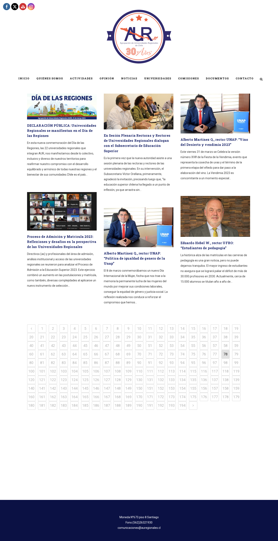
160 (31, 397)
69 (128, 354)
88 (118, 363)
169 (128, 397)
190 (139, 405)
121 (42, 380)
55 (193, 345)
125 (85, 380)
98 (225, 363)
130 (139, 380)
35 (193, 337)
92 (161, 363)
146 (96, 388)
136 (204, 380)
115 (193, 371)
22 (53, 337)
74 (182, 354)
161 (42, 397)
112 (161, 371)
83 (64, 363)
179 (236, 397)
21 (42, 337)
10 (139, 328)
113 (172, 371)
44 (74, 345)
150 (139, 388)
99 (236, 363)
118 (225, 371)
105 (85, 371)
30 (139, 337)
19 (236, 328)
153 (172, 388)
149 (128, 388)
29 (128, 337)
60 (31, 354)
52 (161, 345)
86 (96, 363)
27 (107, 337)
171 (150, 397)
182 (53, 405)
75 (193, 354)
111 (150, 371)
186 (96, 405)
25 (85, 337)
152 (161, 388)
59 (236, 345)
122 (53, 380)
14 (182, 328)
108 (118, 371)
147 (107, 388)
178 (225, 397)
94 (182, 363)
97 (215, 363)
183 (64, 405)
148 (118, 388)
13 (172, 328)
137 (215, 380)
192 (161, 405)
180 (31, 405)
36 (204, 337)
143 (64, 388)
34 (182, 337)
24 (74, 337)
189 (128, 405)
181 (42, 405)
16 (204, 328)
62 (53, 354)
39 (236, 337)
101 (42, 371)
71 (150, 354)
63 (64, 354)
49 (128, 345)
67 (107, 354)
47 (107, 345)
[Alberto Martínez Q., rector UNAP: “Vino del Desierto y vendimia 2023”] (215, 113)
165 (85, 397)
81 (42, 363)
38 (225, 337)
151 (150, 388)
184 (74, 405)
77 (215, 354)
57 (215, 345)
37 (215, 337)
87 (107, 363)
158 (225, 388)
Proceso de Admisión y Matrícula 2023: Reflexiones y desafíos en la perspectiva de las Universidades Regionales (61, 241)
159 (236, 388)
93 (172, 363)
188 (118, 405)
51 (150, 345)
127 (107, 380)
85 (85, 363)
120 (31, 380)
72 (161, 354)
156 (204, 388)
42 (53, 345)
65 (85, 354)
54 (182, 345)
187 (107, 405)
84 (74, 363)
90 (139, 363)
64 (74, 354)
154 (182, 388)
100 (31, 371)
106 (96, 371)
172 (161, 397)
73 (172, 354)
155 (193, 388)
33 (172, 337)
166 (96, 397)
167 (107, 397)
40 (31, 345)
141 (42, 388)
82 (53, 363)
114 (182, 371)
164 (74, 397)
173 (172, 397)
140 (31, 388)
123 (64, 380)
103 (64, 371)
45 (85, 345)
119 (236, 371)
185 (85, 405)
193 (172, 405)
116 (204, 371)
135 (193, 380)
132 (161, 380)
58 (225, 345)
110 (139, 371)
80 (31, 363)
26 (96, 337)
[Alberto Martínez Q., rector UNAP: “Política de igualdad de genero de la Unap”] (138, 227)
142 (53, 388)
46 (96, 345)
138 (225, 380)
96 (204, 363)
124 (74, 380)
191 (150, 405)
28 (118, 337)
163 (64, 397)
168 (118, 397)
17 (215, 328)
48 (118, 345)
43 (64, 345)
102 (53, 371)
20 (31, 337)
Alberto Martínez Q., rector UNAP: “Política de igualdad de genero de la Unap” (134, 258)
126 (96, 380)
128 (118, 380)
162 (53, 397)
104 (74, 371)
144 (74, 388)
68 (118, 354)
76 (204, 354)
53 (172, 345)
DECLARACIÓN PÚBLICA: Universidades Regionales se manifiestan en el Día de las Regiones (61, 130)
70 (139, 354)
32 (161, 337)
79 (236, 354)
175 (193, 397)
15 (193, 328)
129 (128, 380)
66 (96, 354)
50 (139, 345)
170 (139, 397)
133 (172, 380)
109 (128, 371)
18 (225, 328)
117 (215, 371)
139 (236, 380)
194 (182, 405)
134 (182, 380)
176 (204, 397)
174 (182, 397)
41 (42, 345)
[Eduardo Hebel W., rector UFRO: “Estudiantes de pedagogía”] (215, 216)
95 (193, 363)
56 (204, 345)
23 (64, 337)
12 (161, 328)
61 (42, 354)
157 (215, 388)
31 (150, 337)
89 (128, 363)
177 (215, 397)
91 (150, 363)
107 (107, 371)
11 (150, 328)
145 (85, 388)
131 (150, 380)
